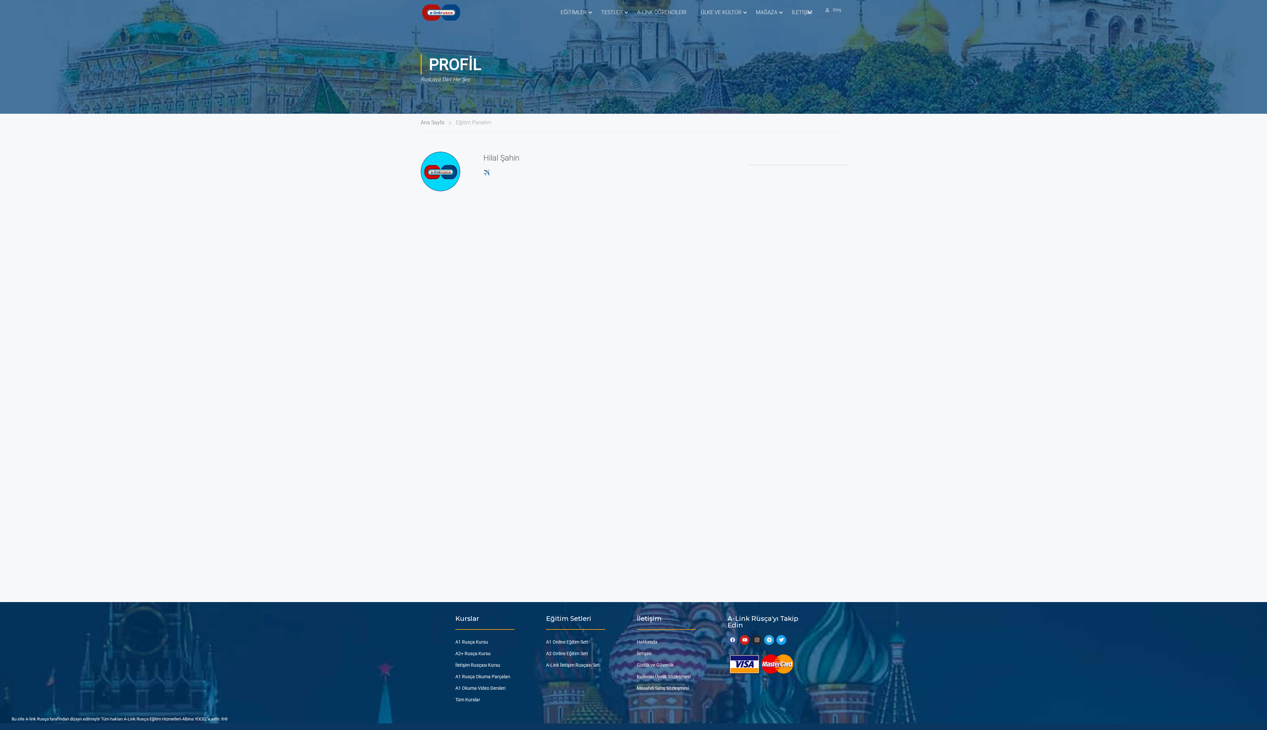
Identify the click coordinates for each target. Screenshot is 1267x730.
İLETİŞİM (802, 12)
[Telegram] (769, 640)
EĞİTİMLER (574, 12)
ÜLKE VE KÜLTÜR (721, 12)
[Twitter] (781, 640)
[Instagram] (757, 640)
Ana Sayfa (432, 122)
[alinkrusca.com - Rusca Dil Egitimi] (441, 12)
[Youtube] (745, 640)
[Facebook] (732, 640)
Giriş (837, 9)
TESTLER (612, 12)
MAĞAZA (766, 12)
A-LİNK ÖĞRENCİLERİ (661, 12)
